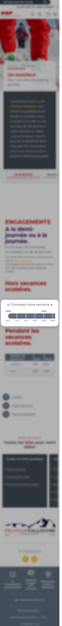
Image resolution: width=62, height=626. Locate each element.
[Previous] (8, 304)
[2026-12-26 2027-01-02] (39, 316)
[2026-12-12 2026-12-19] (21, 316)
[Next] (51, 304)
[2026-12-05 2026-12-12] (12, 316)
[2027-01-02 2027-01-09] (48, 316)
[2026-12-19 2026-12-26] (30, 316)
